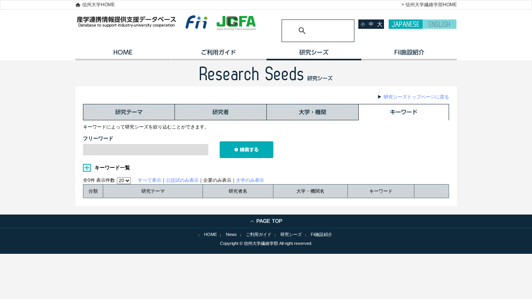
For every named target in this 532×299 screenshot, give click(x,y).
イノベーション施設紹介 (409, 55)
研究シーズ (313, 55)
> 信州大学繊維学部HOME (429, 4)
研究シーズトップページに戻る (416, 97)
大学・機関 (313, 112)
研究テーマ (129, 112)
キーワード (404, 112)
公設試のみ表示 (182, 180)
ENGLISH (439, 24)
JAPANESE (406, 24)
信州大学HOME (98, 4)
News (231, 234)
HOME (123, 55)
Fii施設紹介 (321, 234)
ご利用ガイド (218, 55)
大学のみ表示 (250, 180)
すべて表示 (149, 180)
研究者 (221, 112)
